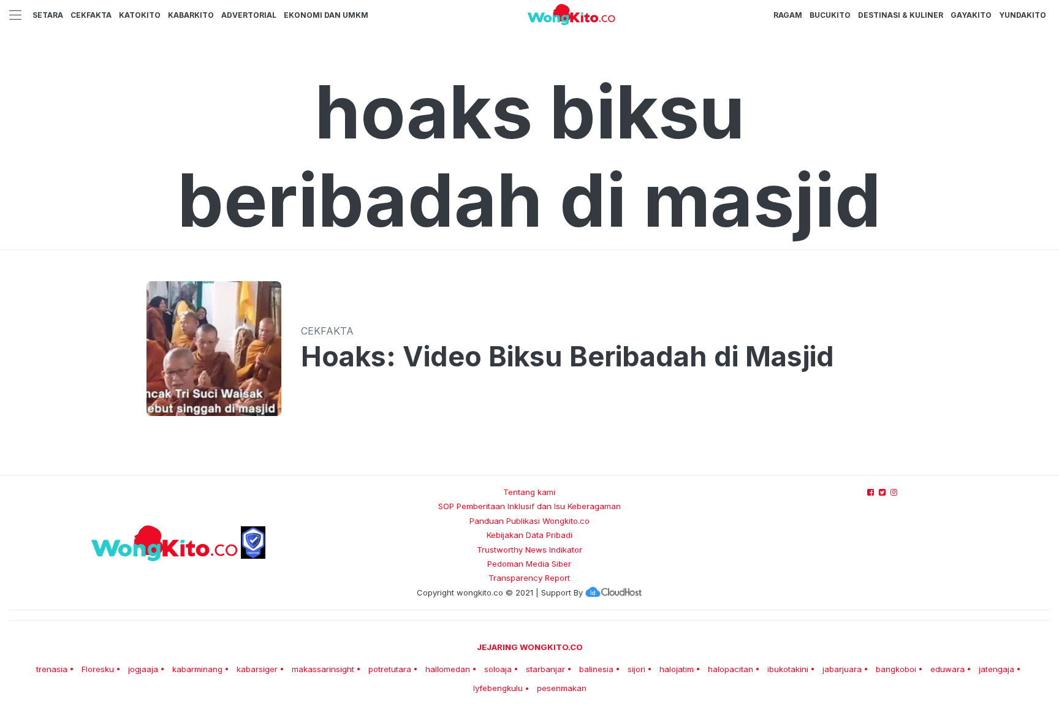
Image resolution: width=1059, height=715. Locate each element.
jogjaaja (143, 669)
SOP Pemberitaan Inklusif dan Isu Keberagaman (529, 506)
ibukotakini (787, 669)
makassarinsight (323, 669)
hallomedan (447, 669)
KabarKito (191, 15)
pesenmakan (561, 688)
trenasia (51, 669)
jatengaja (996, 669)
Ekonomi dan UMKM (326, 15)
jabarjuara (842, 669)
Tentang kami (529, 492)
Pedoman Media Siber (529, 564)
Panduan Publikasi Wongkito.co (529, 521)
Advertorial (248, 15)
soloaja (498, 669)
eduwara (947, 669)
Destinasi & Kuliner (900, 15)
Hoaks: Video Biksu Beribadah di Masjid (567, 356)
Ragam (787, 15)
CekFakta (91, 15)
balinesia (596, 669)
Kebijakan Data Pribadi (529, 535)
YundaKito (1022, 15)
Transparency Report (529, 578)
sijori (636, 669)
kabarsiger (257, 669)
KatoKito (140, 15)
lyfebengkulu (498, 688)
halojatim (676, 669)
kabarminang (197, 669)
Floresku (98, 669)
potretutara (389, 669)
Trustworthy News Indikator (529, 549)
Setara (47, 15)
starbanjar (545, 669)
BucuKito (830, 15)
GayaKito (971, 15)
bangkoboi (896, 669)
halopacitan (730, 669)
